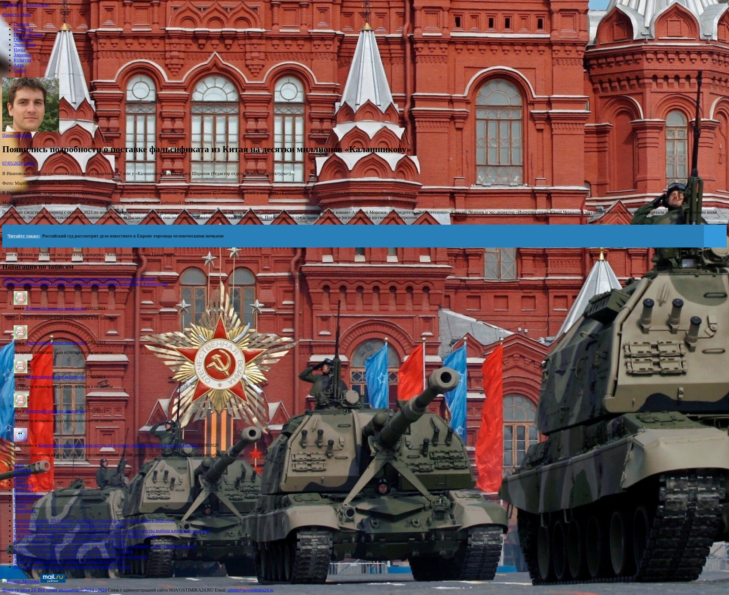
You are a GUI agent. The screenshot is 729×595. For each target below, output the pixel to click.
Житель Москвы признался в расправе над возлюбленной (78, 278)
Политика (23, 29)
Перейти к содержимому (26, 4)
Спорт (20, 70)
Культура (22, 60)
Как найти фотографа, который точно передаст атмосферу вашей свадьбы (85, 535)
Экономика (25, 44)
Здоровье (22, 54)
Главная (21, 24)
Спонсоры (24, 500)
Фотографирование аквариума (55, 308)
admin (29, 163)
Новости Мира (16, 14)
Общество (23, 39)
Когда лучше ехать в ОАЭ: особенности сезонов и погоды (70, 541)
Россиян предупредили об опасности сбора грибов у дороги (72, 566)
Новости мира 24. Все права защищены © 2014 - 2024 (54, 590)
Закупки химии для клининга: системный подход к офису (70, 525)
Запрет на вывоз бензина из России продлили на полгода (69, 561)
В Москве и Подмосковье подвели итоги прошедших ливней (73, 551)
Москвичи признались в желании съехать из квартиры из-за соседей (80, 556)
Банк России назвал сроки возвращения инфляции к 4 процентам (85, 283)
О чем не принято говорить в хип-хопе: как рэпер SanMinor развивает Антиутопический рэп (104, 546)
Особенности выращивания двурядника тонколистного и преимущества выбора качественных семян (112, 530)
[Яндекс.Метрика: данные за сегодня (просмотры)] (20, 581)
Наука (19, 49)
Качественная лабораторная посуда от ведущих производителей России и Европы (118, 445)
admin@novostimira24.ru (250, 590)
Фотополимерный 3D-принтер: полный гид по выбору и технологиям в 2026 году (94, 520)
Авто (19, 65)
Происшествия (28, 34)
